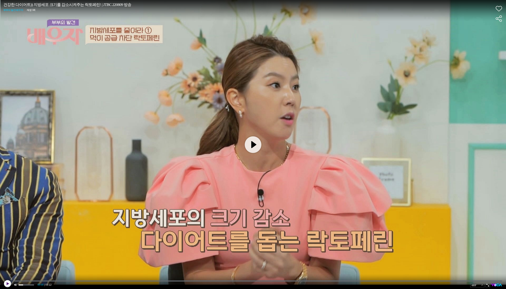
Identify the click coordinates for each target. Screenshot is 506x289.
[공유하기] (499, 18)
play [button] (7, 283)
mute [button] (15, 285)
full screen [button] (487, 285)
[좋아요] (499, 8)
